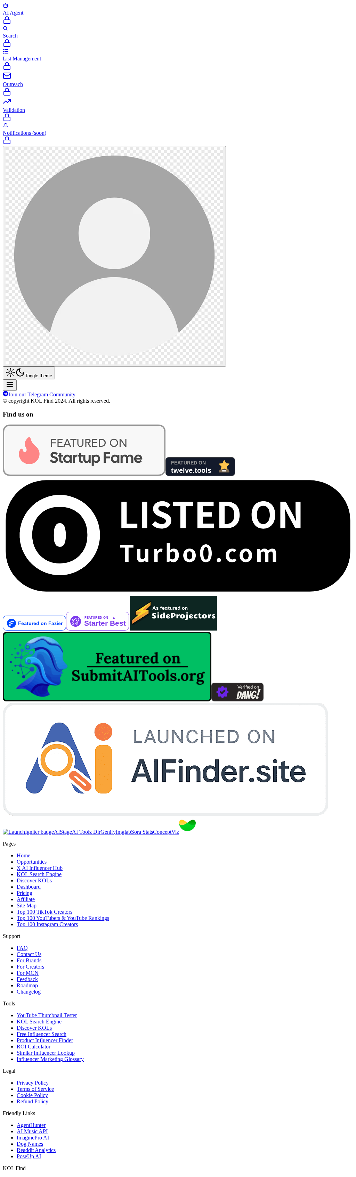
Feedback (27, 979)
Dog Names (30, 1144)
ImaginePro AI (33, 1138)
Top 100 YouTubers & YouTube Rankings (63, 918)
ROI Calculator (33, 1047)
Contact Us (29, 954)
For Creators (30, 967)
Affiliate (26, 899)
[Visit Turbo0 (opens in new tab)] (178, 592)
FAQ (22, 948)
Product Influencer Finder (45, 1040)
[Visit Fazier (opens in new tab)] (34, 629)
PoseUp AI (29, 1156)
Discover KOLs (34, 880)
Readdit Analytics (36, 1150)
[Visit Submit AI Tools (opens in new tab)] (107, 699)
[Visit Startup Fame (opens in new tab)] (84, 474)
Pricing (24, 893)
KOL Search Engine (39, 874)
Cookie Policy (32, 1095)
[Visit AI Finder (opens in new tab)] (165, 814)
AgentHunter (31, 1125)
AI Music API (32, 1131)
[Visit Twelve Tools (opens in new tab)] (200, 474)
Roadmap (27, 985)
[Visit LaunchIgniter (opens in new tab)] (28, 832)
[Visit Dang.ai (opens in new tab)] (237, 699)
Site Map (27, 905)
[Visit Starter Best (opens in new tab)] (98, 629)
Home (23, 855)
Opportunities (32, 862)
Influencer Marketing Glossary (50, 1059)
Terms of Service (35, 1089)
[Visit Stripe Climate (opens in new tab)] (187, 832)
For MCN (28, 973)
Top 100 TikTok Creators (44, 912)
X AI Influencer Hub (40, 868)
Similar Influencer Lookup (46, 1053)
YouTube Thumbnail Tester (47, 1015)
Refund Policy (32, 1101)
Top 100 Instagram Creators (47, 924)
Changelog (29, 992)
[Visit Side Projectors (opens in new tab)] (173, 629)
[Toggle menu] (10, 385)
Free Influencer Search (41, 1034)
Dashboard (29, 887)
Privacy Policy (33, 1083)
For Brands (29, 960)
